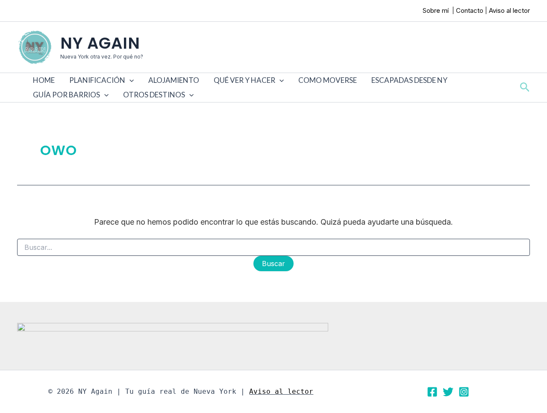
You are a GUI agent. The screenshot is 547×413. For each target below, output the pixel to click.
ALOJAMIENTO (173, 80)
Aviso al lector (509, 10)
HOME (44, 80)
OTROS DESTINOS (154, 94)
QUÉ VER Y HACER (244, 80)
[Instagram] (464, 392)
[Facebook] (432, 392)
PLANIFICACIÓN (97, 80)
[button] (129, 80)
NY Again (100, 43)
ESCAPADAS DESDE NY (409, 80)
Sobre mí (436, 10)
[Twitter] (448, 392)
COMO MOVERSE (327, 80)
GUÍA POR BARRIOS (66, 94)
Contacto (469, 10)
